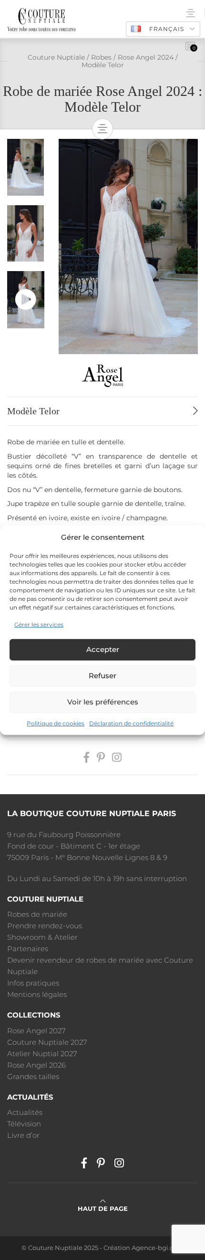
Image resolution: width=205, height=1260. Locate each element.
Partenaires (27, 948)
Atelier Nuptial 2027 (42, 1053)
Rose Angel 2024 (146, 57)
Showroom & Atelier (42, 937)
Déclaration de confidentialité (131, 723)
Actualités (24, 1112)
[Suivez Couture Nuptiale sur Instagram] (117, 757)
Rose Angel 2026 (36, 1065)
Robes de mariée (37, 914)
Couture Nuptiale (56, 57)
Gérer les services (38, 624)
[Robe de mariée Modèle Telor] (128, 246)
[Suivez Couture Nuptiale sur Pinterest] (101, 757)
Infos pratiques (33, 982)
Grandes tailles (33, 1076)
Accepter (102, 649)
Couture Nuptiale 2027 (47, 1042)
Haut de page (103, 1208)
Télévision (24, 1123)
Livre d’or (23, 1135)
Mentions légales (37, 994)
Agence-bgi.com (158, 1247)
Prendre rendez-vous (44, 925)
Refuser (102, 675)
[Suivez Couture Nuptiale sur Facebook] (87, 757)
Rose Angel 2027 (36, 1030)
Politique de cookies (55, 723)
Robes (101, 57)
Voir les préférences (102, 701)
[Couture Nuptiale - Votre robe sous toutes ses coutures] (41, 18)
